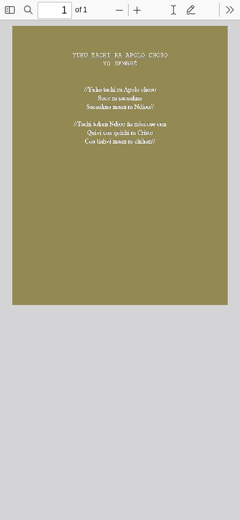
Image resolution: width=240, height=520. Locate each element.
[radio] (173, 9)
